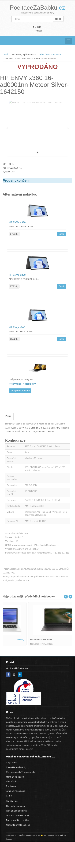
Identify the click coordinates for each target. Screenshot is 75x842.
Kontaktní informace (19, 668)
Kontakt (27, 835)
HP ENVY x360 (17, 222)
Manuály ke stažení (15, 777)
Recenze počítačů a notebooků (21, 772)
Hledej (58, 19)
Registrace (11, 786)
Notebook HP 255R (16, 639)
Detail (61, 234)
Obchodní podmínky (15, 806)
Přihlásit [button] (38, 31)
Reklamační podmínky (16, 811)
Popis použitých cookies (17, 820)
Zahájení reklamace (15, 791)
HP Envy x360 (17, 327)
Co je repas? (12, 762)
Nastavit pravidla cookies (18, 825)
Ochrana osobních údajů (17, 815)
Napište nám (12, 801)
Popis (8, 416)
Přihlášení (11, 781)
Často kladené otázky (16, 767)
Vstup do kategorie (20, 390)
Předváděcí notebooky (50, 54)
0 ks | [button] (38, 27)
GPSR (9, 796)
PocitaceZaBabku (37, 7)
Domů (5, 54)
